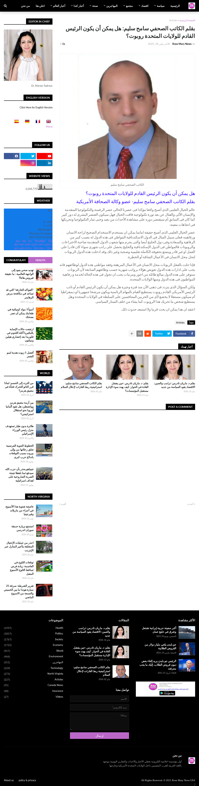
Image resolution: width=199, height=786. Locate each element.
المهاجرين (33, 662)
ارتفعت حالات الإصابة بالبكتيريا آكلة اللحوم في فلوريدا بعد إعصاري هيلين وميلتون (19, 334)
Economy (33, 645)
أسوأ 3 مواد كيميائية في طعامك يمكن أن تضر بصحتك (21, 313)
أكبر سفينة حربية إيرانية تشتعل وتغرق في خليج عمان (159, 629)
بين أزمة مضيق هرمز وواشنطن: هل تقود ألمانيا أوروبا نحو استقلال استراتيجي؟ (20, 408)
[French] (37, 122)
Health (40, 260)
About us (9, 780)
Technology (33, 668)
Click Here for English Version (36, 107)
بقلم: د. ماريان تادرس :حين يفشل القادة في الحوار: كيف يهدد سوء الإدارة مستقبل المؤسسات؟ (127, 386)
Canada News (33, 685)
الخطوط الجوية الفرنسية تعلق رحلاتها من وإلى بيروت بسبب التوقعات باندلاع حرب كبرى (20, 451)
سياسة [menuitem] (161, 5)
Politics (33, 633)
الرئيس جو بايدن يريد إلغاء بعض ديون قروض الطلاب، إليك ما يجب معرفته (158, 664)
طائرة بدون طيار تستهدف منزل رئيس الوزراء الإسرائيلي (19, 429)
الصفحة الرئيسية (187, 20)
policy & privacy (27, 780)
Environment (33, 656)
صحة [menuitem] (95, 5)
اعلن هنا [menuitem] (40, 5)
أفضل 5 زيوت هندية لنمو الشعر (20, 354)
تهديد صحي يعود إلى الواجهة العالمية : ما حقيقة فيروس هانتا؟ (19, 273)
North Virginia (33, 673)
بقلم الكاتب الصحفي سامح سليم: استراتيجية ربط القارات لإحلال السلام (81, 385)
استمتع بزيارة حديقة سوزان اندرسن (22, 528)
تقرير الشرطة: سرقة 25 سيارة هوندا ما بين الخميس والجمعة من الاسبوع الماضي (19, 591)
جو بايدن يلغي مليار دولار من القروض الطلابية (160, 646)
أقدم (63, 504)
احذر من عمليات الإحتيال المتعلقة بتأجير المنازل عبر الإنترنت (19, 546)
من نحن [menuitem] (25, 5)
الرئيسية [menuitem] (175, 5)
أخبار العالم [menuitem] (59, 5)
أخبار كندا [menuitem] (79, 5)
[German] (26, 122)
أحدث (190, 504)
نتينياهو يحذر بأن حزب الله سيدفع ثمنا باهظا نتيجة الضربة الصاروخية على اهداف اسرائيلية (19, 474)
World (33, 650)
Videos (33, 696)
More (49, 126)
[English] (47, 122)
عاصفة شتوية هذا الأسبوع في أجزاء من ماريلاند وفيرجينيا (20, 510)
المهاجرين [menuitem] (112, 5)
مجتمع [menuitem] (129, 5)
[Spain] (15, 122)
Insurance (33, 691)
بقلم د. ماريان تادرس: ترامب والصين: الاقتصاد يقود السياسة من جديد (174, 385)
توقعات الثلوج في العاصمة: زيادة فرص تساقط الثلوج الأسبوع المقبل (22, 568)
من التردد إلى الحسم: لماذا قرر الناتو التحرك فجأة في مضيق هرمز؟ (19, 386)
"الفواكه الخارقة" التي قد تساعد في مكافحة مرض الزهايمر (20, 293)
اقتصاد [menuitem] (144, 5)
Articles (173, 20)
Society (33, 639)
